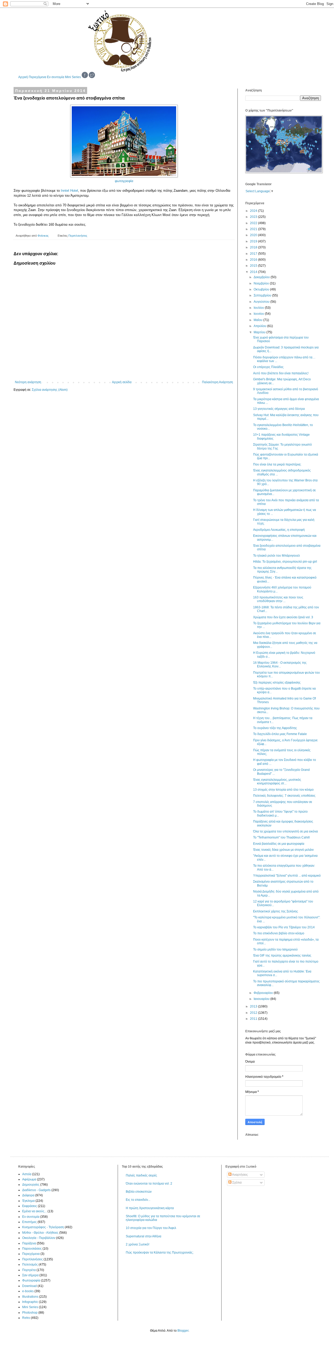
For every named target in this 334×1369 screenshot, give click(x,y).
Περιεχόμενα (37, 77)
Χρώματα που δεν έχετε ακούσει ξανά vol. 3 (283, 617)
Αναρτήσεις (239, 1174)
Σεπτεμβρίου (263, 295)
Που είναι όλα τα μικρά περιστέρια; (277, 464)
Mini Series (73, 77)
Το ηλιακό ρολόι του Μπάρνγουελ (276, 555)
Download (29, 1286)
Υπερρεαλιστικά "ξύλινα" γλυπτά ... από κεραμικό (287, 875)
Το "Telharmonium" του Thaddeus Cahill (281, 837)
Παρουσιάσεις (32, 1248)
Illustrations (30, 1296)
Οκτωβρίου (262, 289)
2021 (254, 229)
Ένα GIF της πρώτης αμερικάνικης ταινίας (282, 955)
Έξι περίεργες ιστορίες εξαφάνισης (277, 682)
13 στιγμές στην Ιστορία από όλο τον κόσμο (283, 789)
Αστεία (26, 1174)
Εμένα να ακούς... (34, 1211)
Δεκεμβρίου (262, 277)
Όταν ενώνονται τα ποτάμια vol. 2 (149, 1183)
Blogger (182, 1330)
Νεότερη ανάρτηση (28, 382)
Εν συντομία (55, 77)
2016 (254, 259)
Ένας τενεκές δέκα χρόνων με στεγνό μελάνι (283, 850)
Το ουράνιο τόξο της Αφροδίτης (275, 728)
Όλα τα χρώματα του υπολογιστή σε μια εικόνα (285, 831)
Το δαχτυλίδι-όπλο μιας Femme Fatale (280, 734)
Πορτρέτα (29, 1270)
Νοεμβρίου (262, 283)
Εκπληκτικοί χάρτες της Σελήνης (275, 911)
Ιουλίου (259, 308)
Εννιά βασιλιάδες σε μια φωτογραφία (278, 844)
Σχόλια (236, 1182)
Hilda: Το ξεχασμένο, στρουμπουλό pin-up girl (285, 561)
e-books (28, 1291)
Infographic (30, 1302)
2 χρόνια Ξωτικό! (137, 1244)
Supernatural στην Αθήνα (143, 1236)
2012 (254, 1013)
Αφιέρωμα (29, 1179)
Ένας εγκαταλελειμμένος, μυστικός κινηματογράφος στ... (277, 781)
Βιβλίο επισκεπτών (139, 1191)
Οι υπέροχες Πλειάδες (268, 367)
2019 (254, 241)
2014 (254, 272)
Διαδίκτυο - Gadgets (36, 1190)
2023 (254, 217)
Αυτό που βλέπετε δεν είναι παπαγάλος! (280, 373)
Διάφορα (28, 1195)
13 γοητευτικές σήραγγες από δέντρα (279, 409)
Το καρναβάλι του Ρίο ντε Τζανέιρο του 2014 (284, 927)
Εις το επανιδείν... (138, 1200)
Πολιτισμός (30, 1264)
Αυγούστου (262, 302)
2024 (254, 211)
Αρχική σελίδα (122, 382)
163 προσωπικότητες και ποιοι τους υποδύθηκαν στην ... (278, 599)
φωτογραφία (124, 181)
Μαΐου (258, 320)
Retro (26, 1318)
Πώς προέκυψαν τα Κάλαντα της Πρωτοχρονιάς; (159, 1252)
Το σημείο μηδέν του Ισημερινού (275, 949)
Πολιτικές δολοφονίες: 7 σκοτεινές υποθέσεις (284, 795)
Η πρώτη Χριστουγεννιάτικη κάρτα (150, 1208)
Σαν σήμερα (30, 1275)
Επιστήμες (29, 1222)
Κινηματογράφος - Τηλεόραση (43, 1227)
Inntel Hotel (69, 191)
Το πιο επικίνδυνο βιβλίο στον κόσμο (278, 933)
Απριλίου (260, 326)
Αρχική (23, 77)
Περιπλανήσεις (77, 235)
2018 (254, 247)
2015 (254, 265)
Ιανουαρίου (262, 999)
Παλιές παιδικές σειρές (141, 1175)
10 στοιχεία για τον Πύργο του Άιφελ (151, 1228)
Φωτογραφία (31, 1280)
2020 (254, 235)
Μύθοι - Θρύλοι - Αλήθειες (40, 1232)
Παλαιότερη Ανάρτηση (217, 382)
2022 (254, 223)
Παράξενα (29, 1243)
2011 (254, 1019)
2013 (254, 1006)
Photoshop (30, 1312)
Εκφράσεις (29, 1206)
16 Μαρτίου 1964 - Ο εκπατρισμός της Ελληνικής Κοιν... (280, 664)
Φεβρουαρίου (264, 993)
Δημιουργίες (30, 1184)
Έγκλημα (28, 1201)
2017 (254, 253)
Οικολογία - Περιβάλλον (38, 1238)
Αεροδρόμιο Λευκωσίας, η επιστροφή (279, 530)
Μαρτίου (260, 332)
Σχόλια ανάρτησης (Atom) (50, 390)
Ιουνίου (259, 314)
